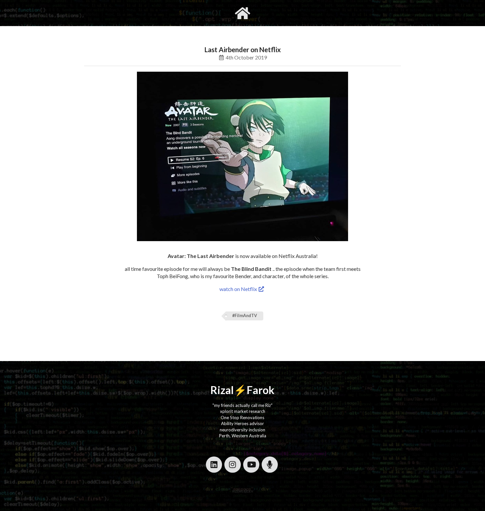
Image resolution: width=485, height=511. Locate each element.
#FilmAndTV (244, 315)
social (274, 13)
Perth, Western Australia (242, 435)
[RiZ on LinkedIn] (214, 464)
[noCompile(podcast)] (270, 464)
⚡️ (240, 389)
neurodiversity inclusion (242, 429)
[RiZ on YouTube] (251, 464)
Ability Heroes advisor (242, 423)
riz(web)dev (242, 490)
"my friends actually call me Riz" (242, 405)
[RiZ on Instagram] (232, 464)
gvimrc (205, 13)
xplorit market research (242, 411)
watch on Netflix (238, 289)
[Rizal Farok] (242, 13)
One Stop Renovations (242, 417)
